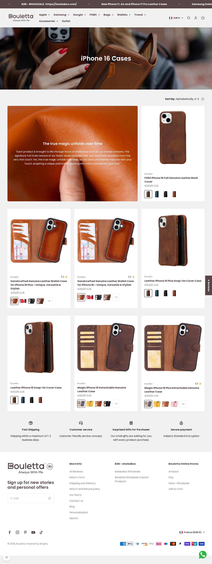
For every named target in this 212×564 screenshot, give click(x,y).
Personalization (78, 512)
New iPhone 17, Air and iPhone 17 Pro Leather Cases (114, 4)
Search (73, 518)
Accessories (47, 21)
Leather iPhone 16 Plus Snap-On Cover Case (172, 281)
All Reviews (76, 471)
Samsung (60, 14)
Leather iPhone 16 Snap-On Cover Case (36, 387)
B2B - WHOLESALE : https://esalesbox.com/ (28, 4)
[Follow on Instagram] (17, 532)
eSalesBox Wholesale (127, 471)
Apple (43, 14)
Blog (72, 506)
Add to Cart (176, 489)
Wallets (122, 14)
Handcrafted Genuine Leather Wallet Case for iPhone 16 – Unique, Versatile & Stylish (105, 283)
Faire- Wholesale (179, 483)
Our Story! (75, 495)
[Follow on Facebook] (9, 532)
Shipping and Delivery (82, 483)
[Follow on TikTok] (41, 532)
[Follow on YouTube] (33, 532)
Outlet (66, 21)
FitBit (93, 14)
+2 (49, 301)
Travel (138, 14)
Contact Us (76, 501)
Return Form (77, 477)
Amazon (174, 471)
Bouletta (148, 174)
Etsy (171, 477)
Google (78, 14)
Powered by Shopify (37, 543)
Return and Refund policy (84, 489)
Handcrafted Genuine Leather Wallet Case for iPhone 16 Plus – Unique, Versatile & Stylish (39, 284)
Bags (107, 14)
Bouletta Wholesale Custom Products (132, 479)
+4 (116, 403)
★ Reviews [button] (208, 285)
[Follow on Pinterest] (25, 532)
